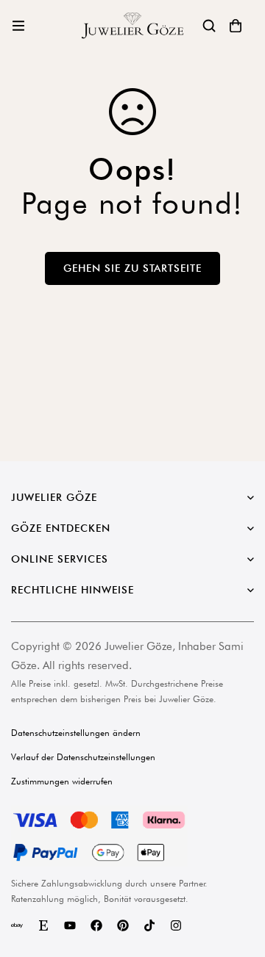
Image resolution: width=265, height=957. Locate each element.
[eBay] (17, 925)
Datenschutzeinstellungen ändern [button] (76, 732)
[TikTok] (149, 925)
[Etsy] (43, 925)
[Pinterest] (123, 925)
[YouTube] (70, 925)
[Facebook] (96, 925)
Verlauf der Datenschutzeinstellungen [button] (83, 756)
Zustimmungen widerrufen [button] (62, 781)
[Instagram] (176, 925)
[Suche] (209, 25)
